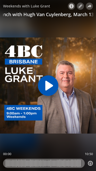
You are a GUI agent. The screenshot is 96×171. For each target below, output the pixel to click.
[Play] (48, 85)
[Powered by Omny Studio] (90, 163)
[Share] (89, 6)
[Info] (71, 6)
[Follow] (80, 6)
